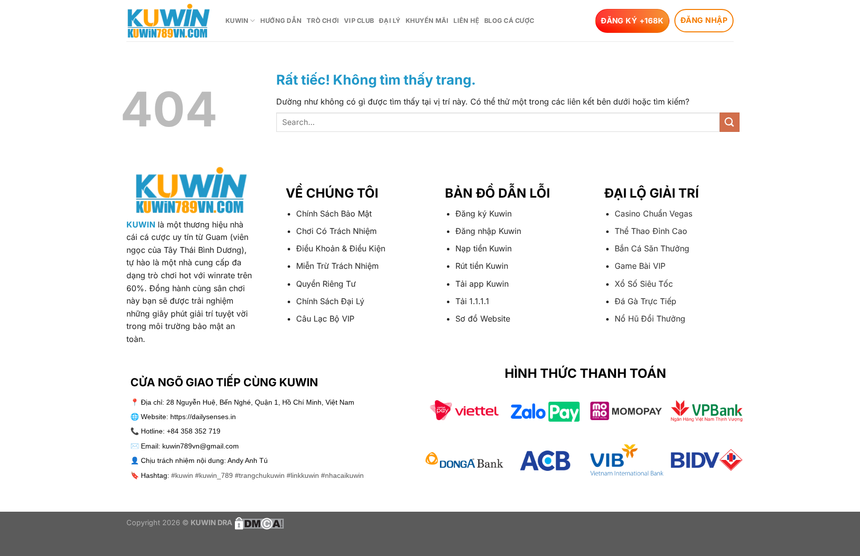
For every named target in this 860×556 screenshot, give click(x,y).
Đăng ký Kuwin (483, 214)
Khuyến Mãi (427, 20)
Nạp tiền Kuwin (483, 248)
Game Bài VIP (640, 266)
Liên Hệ (466, 20)
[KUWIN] (168, 20)
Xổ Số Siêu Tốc (644, 284)
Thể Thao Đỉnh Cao (651, 231)
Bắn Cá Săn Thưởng (652, 248)
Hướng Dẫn (281, 20)
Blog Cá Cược (509, 20)
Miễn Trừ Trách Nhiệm (337, 266)
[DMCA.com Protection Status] (258, 522)
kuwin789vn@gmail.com (200, 446)
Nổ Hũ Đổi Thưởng (650, 319)
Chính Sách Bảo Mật (334, 214)
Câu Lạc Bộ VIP (325, 319)
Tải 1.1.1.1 (472, 301)
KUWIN (236, 20)
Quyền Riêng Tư (326, 284)
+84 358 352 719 (193, 431)
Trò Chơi (323, 20)
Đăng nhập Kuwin (488, 231)
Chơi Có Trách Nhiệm (336, 231)
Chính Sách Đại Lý (330, 301)
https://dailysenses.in (203, 417)
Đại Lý (390, 20)
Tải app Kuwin (482, 284)
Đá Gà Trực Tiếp (645, 301)
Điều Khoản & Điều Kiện (340, 248)
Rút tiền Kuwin (481, 266)
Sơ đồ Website (482, 319)
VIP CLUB (359, 20)
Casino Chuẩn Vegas (653, 214)
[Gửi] (730, 122)
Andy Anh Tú (247, 460)
